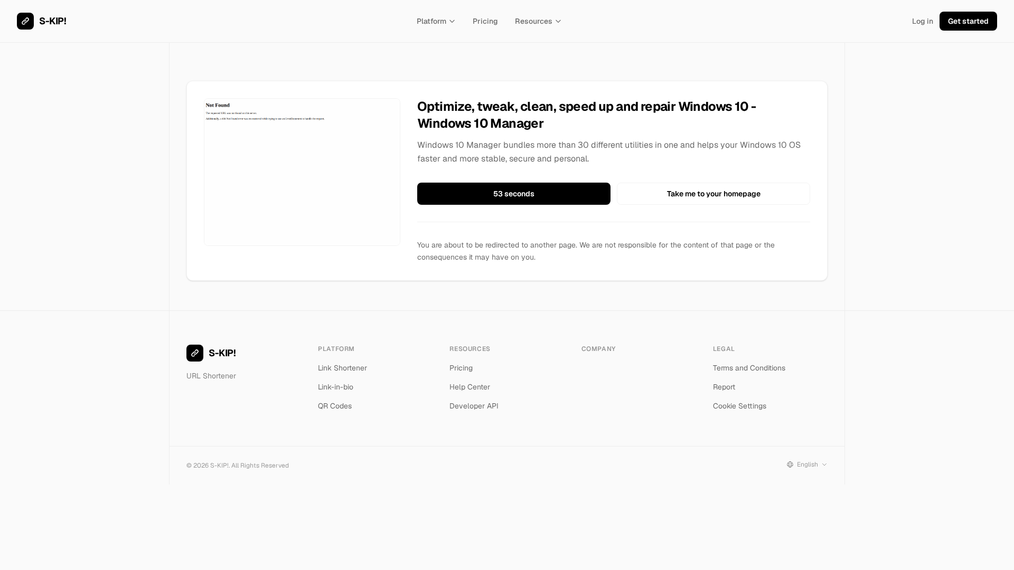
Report (724, 387)
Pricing (485, 21)
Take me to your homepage (713, 193)
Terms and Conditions (749, 368)
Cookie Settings (739, 406)
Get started (968, 21)
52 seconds (513, 193)
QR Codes (335, 406)
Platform (431, 21)
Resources (533, 21)
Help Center (469, 387)
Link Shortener (342, 368)
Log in (922, 21)
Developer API (474, 406)
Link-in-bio (335, 387)
